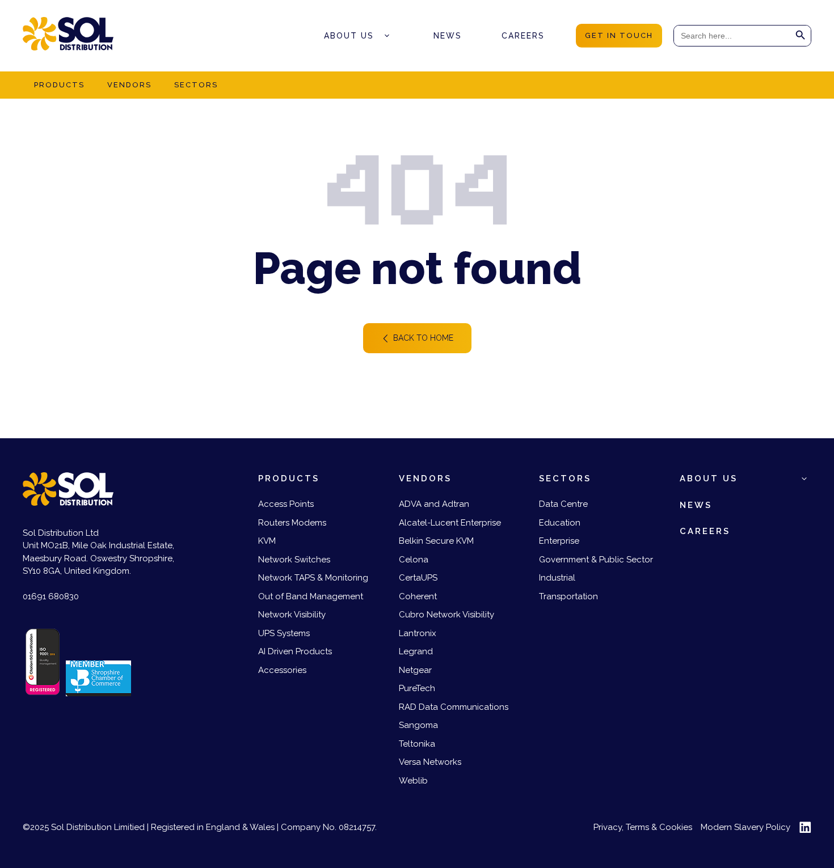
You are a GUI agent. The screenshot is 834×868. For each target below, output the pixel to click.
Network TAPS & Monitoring (313, 578)
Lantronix (417, 633)
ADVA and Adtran (434, 504)
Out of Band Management (310, 596)
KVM (267, 541)
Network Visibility (292, 614)
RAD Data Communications (453, 707)
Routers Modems (292, 523)
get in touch (619, 35)
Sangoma (418, 725)
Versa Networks (430, 762)
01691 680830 (51, 596)
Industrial (557, 578)
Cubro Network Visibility (446, 614)
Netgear (415, 670)
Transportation (568, 596)
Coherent (418, 596)
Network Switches (294, 559)
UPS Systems (284, 633)
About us (349, 35)
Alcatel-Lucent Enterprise (450, 523)
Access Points (286, 504)
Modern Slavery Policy (745, 827)
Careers (523, 35)
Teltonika (417, 744)
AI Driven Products (295, 651)
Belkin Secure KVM (436, 541)
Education (559, 523)
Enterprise (559, 541)
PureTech (417, 688)
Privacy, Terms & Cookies (642, 827)
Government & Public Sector (596, 559)
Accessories (282, 670)
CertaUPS (418, 578)
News (447, 35)
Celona (413, 559)
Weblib (413, 781)
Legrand (416, 651)
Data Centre (563, 504)
